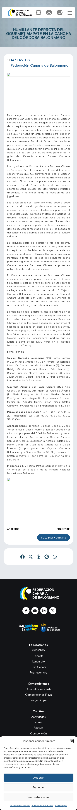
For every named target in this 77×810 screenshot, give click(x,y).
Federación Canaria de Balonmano (39, 65)
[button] (71, 741)
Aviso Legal (61, 805)
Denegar (38, 787)
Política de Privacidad (42, 805)
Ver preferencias (38, 797)
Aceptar (38, 777)
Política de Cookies (20, 805)
